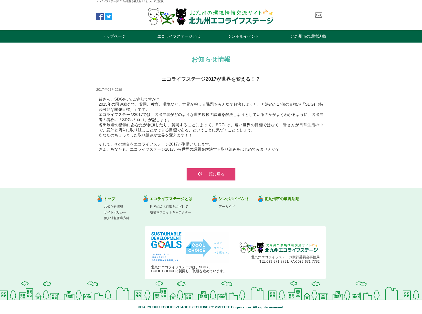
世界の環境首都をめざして (169, 206)
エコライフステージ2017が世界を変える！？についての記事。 (131, 1)
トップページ (114, 36)
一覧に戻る (214, 174)
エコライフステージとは (178, 36)
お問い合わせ (318, 15)
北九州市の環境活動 (308, 36)
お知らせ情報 (113, 206)
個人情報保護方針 (116, 218)
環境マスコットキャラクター (170, 212)
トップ (109, 199)
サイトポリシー (115, 212)
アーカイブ (227, 206)
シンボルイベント (243, 36)
